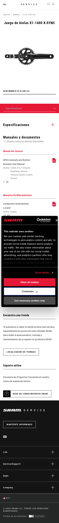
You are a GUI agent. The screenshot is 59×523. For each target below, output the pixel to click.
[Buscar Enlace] (48, 4)
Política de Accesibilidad (14, 516)
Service (29, 4)
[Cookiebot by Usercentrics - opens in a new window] (38, 220)
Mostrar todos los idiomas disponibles (25, 141)
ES (7, 498)
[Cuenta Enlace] (53, 4)
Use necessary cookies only (29, 300)
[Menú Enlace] (4, 4)
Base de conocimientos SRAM (30, 394)
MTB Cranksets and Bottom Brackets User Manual (18, 171)
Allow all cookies (29, 282)
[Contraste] (31, 516)
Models (16, 15)
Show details (42, 272)
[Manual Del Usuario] (54, 162)
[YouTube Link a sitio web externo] (5, 437)
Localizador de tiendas (21, 352)
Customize (28, 291)
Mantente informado (19, 424)
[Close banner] (57, 220)
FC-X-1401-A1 (29, 15)
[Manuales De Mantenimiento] (54, 205)
